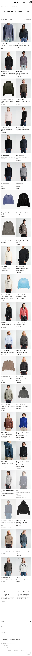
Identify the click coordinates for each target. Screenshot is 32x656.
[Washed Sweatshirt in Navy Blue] (23, 479)
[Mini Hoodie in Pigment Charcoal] (23, 509)
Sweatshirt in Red (20, 324)
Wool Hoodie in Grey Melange (21, 185)
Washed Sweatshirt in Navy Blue (23, 493)
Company (3, 632)
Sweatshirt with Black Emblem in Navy (21, 436)
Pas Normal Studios (7, 99)
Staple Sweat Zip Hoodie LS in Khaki (8, 407)
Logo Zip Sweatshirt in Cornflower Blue (21, 297)
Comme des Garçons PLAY (22, 433)
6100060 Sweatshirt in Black (8, 73)
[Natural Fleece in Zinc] (8, 227)
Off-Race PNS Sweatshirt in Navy (8, 523)
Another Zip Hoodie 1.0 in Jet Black (8, 325)
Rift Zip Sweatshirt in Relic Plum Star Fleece (22, 74)
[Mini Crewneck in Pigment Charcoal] (23, 365)
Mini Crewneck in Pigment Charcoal (22, 379)
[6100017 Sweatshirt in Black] (23, 116)
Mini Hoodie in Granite (6, 579)
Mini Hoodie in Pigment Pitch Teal (23, 552)
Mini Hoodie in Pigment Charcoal (22, 523)
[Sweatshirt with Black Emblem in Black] (23, 450)
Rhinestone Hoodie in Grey (22, 579)
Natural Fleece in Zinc (6, 240)
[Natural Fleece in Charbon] (23, 199)
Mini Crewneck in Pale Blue (7, 352)
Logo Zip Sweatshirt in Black (23, 45)
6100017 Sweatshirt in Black (23, 129)
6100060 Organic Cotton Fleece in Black (22, 269)
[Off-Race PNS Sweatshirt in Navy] (8, 509)
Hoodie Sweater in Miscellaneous (5, 269)
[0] (30, 2)
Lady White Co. (5, 350)
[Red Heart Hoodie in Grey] (8, 479)
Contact (3, 616)
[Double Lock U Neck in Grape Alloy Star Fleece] (8, 32)
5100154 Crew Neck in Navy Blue (7, 185)
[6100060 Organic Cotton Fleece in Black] (23, 255)
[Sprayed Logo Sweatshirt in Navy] (8, 199)
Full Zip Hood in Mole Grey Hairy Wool (23, 241)
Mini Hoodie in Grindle (22, 406)
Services (3, 627)
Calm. (18, 490)
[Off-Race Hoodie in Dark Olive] (8, 88)
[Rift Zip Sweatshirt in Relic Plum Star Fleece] (23, 60)
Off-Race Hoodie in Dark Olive (7, 102)
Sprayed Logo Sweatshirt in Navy (8, 213)
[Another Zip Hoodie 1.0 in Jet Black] (8, 311)
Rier (17, 211)
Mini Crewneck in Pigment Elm (7, 379)
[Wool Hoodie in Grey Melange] (23, 171)
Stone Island (5, 71)
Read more (3, 601)
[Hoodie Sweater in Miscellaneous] (8, 255)
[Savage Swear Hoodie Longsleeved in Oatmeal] (8, 283)
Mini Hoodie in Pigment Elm (8, 552)
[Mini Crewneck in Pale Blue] (8, 339)
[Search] (24, 2)
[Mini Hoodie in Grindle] (23, 393)
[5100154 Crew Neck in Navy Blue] (8, 171)
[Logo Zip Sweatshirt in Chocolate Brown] (8, 421)
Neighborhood (5, 294)
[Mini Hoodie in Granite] (8, 566)
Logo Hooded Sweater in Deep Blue (7, 464)
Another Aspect (6, 322)
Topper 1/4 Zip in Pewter (22, 352)
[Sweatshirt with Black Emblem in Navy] (23, 421)
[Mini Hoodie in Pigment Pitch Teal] (23, 538)
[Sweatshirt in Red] (23, 311)
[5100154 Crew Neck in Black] (8, 143)
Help (2, 621)
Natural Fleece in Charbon (22, 213)
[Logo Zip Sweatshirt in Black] (23, 32)
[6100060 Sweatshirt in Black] (8, 60)
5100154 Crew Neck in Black (8, 157)
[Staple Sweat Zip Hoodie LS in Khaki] (8, 393)
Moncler (4, 266)
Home (2, 6)
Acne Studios (20, 43)
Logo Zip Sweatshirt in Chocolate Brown (6, 435)
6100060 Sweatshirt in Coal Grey (23, 102)
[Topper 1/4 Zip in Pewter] (23, 339)
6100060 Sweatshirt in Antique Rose (6, 130)
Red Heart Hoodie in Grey (7, 493)
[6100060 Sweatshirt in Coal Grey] (23, 88)
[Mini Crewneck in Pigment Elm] (8, 365)
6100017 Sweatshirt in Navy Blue (23, 157)
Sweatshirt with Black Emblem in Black (21, 465)
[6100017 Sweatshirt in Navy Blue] (23, 143)
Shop (7, 6)
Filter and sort (8, 19)
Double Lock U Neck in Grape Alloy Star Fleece (8, 46)
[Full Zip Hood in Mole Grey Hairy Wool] (23, 227)
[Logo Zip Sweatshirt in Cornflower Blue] (23, 283)
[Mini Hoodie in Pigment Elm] (8, 538)
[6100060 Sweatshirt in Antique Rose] (8, 116)
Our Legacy (4, 43)
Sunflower (19, 183)
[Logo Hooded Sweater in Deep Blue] (8, 450)
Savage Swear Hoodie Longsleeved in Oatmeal (7, 297)
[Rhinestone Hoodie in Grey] (23, 566)
